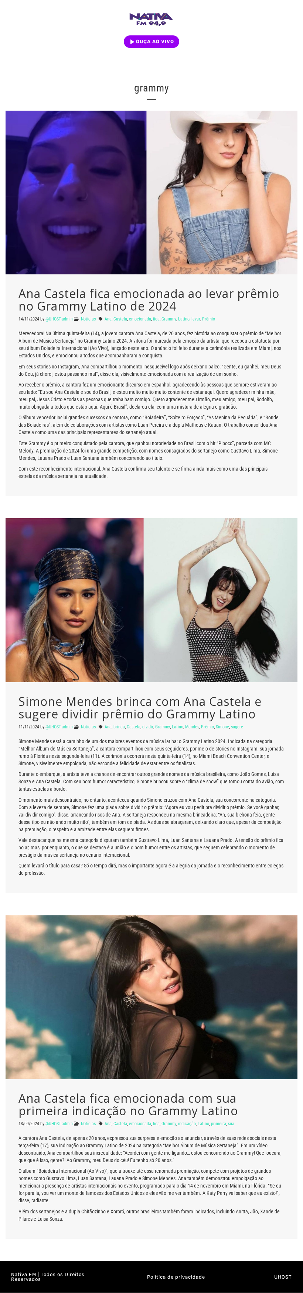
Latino (184, 319)
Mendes (192, 726)
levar (195, 319)
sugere (237, 726)
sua (231, 1123)
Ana (108, 319)
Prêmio (208, 319)
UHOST (283, 1277)
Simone (222, 726)
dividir (147, 726)
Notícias (88, 319)
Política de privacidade (176, 1277)
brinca (119, 726)
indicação (187, 1123)
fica (156, 319)
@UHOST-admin (59, 319)
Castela (120, 319)
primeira (218, 1123)
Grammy (168, 319)
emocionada (140, 319)
